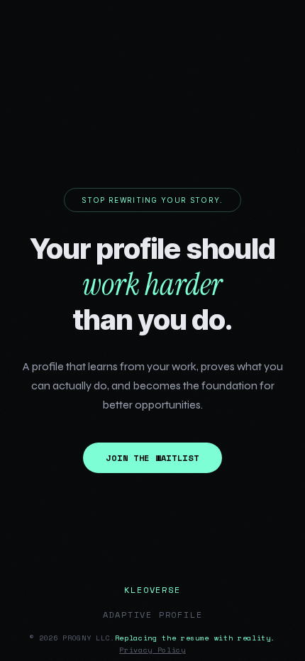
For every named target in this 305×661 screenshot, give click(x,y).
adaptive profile (153, 615)
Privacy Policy (152, 650)
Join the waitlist (152, 458)
